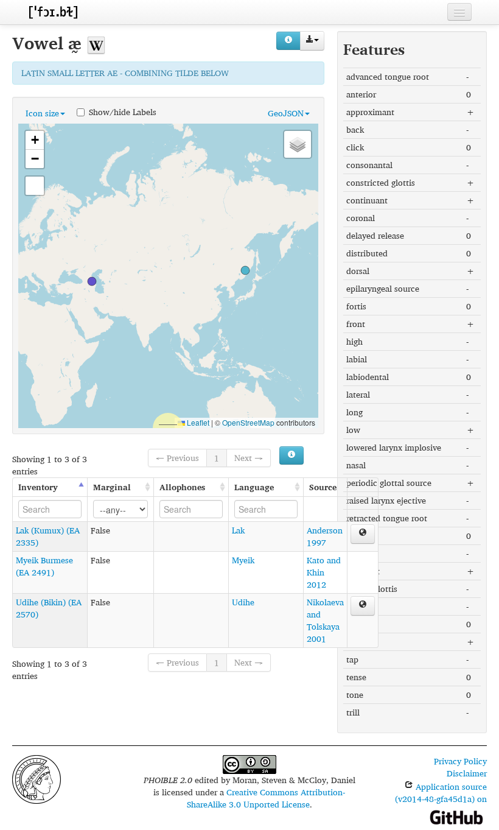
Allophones (182, 487)
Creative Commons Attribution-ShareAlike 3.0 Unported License (266, 798)
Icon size (42, 113)
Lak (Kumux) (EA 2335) (48, 536)
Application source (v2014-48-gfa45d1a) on (441, 792)
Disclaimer (467, 773)
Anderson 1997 (325, 536)
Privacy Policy (460, 761)
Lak (238, 530)
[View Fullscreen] (35, 186)
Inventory (38, 487)
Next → (248, 458)
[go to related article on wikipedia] (96, 43)
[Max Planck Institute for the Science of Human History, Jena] (36, 778)
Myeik (243, 560)
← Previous (177, 458)
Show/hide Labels (122, 111)
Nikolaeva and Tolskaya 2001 (325, 620)
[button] (92, 281)
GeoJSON (286, 113)
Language (254, 487)
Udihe (243, 602)
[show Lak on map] (363, 534)
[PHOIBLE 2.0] (53, 12)
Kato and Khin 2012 (324, 572)
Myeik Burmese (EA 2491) (44, 566)
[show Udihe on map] (363, 606)
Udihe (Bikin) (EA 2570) (49, 608)
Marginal (112, 487)
